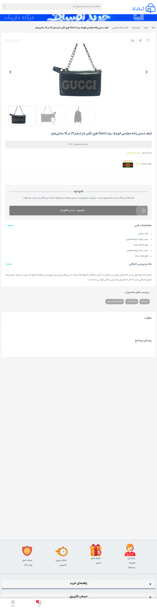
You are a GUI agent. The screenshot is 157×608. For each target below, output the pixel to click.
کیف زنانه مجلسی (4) (114, 301)
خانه (153, 28)
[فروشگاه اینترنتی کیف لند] (143, 8)
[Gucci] (127, 164)
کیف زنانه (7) (131, 301)
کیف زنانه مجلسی (133, 153)
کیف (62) (144, 301)
